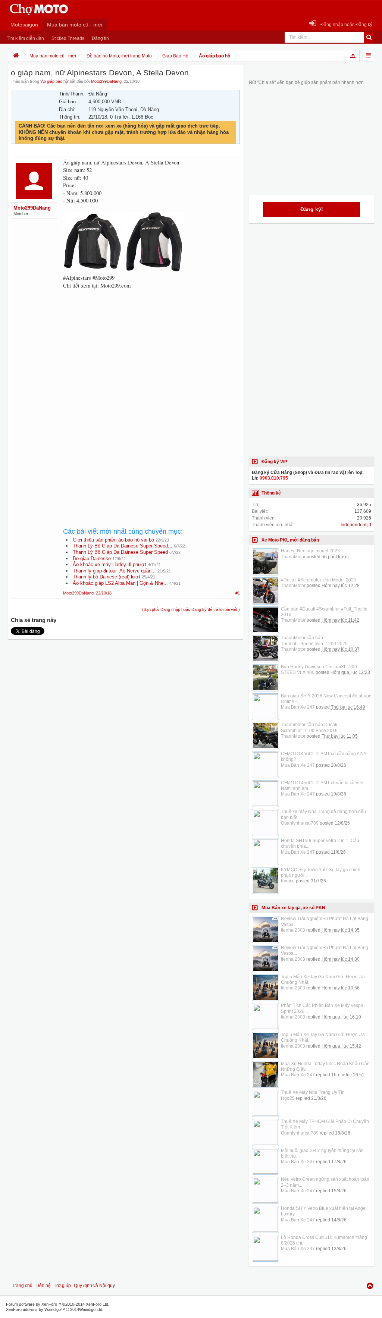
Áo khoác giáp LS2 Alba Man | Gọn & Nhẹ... (120, 583)
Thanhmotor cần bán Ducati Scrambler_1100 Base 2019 (309, 727)
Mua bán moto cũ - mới (74, 25)
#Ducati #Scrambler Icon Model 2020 (318, 580)
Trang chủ (22, 1285)
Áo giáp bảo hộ (54, 81)
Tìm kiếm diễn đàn (25, 38)
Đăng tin (100, 38)
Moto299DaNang (106, 81)
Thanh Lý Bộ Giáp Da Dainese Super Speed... (122, 546)
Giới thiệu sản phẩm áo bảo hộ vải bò (113, 540)
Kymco (288, 881)
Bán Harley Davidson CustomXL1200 (319, 666)
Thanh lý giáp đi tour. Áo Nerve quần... (114, 571)
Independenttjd (356, 524)
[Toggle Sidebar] (368, 56)
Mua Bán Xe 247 (298, 707)
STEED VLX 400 (297, 672)
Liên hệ (43, 1285)
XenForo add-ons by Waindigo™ (35, 1309)
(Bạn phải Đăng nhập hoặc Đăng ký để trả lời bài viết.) (191, 609)
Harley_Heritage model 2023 (310, 550)
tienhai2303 (293, 930)
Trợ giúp (62, 1285)
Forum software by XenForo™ (57, 1304)
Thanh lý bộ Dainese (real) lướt (106, 577)
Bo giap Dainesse (92, 558)
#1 (237, 593)
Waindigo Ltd (90, 1309)
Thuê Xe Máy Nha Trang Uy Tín (313, 1092)
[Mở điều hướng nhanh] (353, 56)
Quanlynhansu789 (300, 823)
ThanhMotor (293, 556)
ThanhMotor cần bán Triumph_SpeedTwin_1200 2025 (314, 640)
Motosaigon (24, 25)
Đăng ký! (311, 209)
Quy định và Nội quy (94, 1285)
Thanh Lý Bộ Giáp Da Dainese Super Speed (120, 552)
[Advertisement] (151, 355)
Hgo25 (288, 1098)
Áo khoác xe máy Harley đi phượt (109, 564)
